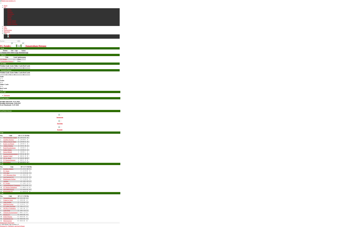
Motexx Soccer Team (9, 142)
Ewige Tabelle (11, 21)
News (9, 9)
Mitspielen (7, 32)
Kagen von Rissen (8, 144)
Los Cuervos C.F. (8, 177)
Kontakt (59, 130)
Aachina (5, 181)
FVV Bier (6, 173)
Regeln (9, 10)
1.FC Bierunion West (9, 175)
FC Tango (6, 171)
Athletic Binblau (8, 146)
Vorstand (10, 12)
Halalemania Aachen (9, 179)
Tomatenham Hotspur (6, 61)
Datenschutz (4, 223)
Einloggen (7, 95)
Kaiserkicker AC (8, 219)
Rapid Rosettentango (9, 148)
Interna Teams (11, 22)
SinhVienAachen (8, 204)
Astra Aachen (7, 202)
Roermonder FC (8, 191)
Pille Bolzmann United (10, 137)
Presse (9, 17)
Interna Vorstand (12, 24)
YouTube (60, 123)
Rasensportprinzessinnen (10, 154)
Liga (5, 27)
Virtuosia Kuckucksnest (10, 212)
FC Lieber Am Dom (9, 206)
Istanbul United (7, 156)
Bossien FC (6, 214)
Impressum (11, 223)
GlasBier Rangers (8, 139)
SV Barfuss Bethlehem (10, 187)
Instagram (60, 117)
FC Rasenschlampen (9, 160)
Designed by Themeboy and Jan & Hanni (12, 226)
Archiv (9, 19)
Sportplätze (10, 14)
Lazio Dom (6, 210)
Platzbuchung (8, 30)
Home (5, 5)
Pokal (5, 28)
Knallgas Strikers (8, 169)
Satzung (9, 16)
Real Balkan (7, 162)
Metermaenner (7, 221)
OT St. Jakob (7, 158)
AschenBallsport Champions (11, 185)
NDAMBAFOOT (8, 189)
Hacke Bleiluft (7, 152)
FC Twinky (3, 59)
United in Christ (8, 200)
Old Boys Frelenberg (9, 208)
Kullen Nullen (7, 150)
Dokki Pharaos (7, 216)
